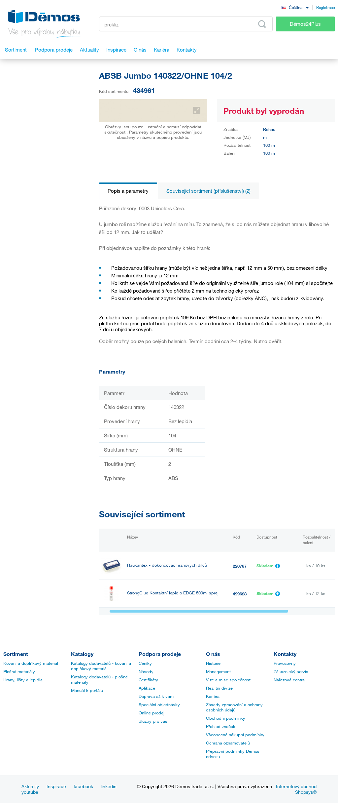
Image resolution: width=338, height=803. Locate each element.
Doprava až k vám (156, 696)
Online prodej (151, 712)
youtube (29, 792)
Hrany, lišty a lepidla (23, 679)
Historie (213, 663)
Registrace (325, 7)
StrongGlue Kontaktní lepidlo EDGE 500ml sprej (173, 592)
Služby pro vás (153, 721)
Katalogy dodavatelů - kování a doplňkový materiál (101, 666)
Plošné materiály (19, 671)
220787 (240, 566)
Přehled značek (220, 726)
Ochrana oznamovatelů (228, 742)
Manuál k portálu (87, 690)
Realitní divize (219, 688)
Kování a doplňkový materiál (30, 663)
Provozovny (285, 663)
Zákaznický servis (291, 671)
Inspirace (56, 786)
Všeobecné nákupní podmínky (235, 734)
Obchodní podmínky (225, 718)
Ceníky (145, 663)
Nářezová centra (289, 679)
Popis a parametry (128, 191)
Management (218, 671)
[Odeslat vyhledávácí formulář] (262, 24)
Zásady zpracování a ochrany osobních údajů (234, 707)
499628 (240, 593)
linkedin (109, 786)
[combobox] (295, 7)
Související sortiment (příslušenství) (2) (208, 191)
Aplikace (147, 688)
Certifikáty (148, 679)
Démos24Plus (305, 24)
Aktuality (30, 786)
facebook (83, 786)
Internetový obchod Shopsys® (296, 789)
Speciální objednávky (159, 704)
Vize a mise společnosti (229, 679)
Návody (146, 671)
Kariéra (213, 696)
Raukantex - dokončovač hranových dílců (167, 565)
